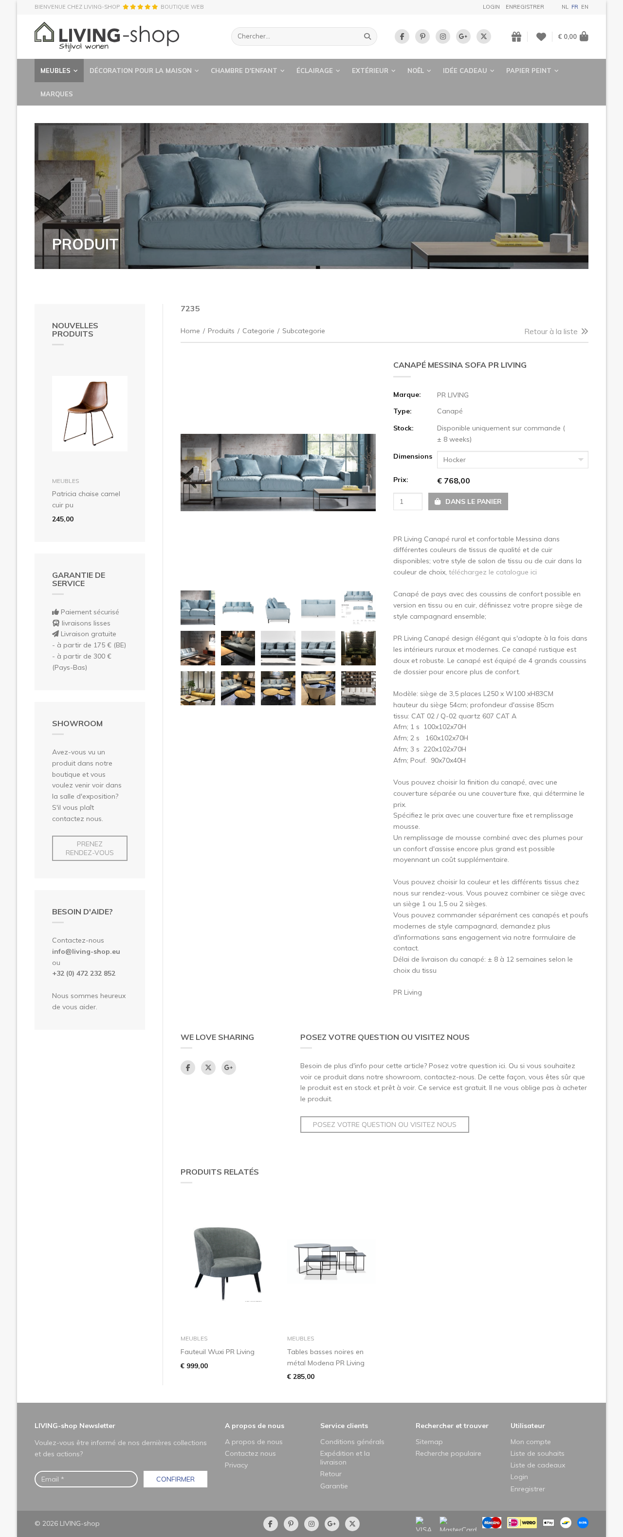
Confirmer (175, 1479)
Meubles (55, 70)
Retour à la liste (551, 331)
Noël (415, 70)
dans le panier (472, 501)
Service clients (344, 1425)
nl (565, 6)
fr (574, 6)
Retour (331, 1473)
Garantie (334, 1486)
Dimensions (412, 456)
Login (491, 6)
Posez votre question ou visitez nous (385, 1124)
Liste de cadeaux (538, 1465)
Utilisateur (528, 1425)
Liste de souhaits (538, 1453)
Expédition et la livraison (345, 1457)
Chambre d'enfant (244, 70)
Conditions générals (352, 1441)
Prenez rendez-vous (90, 848)
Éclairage (314, 70)
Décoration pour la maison (141, 70)
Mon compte (531, 1441)
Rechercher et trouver (452, 1425)
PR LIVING (453, 395)
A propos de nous (254, 1425)
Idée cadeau (465, 70)
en (584, 6)
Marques (56, 94)
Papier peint (528, 70)
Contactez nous (250, 1453)
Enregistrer (525, 6)
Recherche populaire (448, 1453)
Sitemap (429, 1441)
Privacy (236, 1465)
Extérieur (370, 70)
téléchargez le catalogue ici (493, 572)
